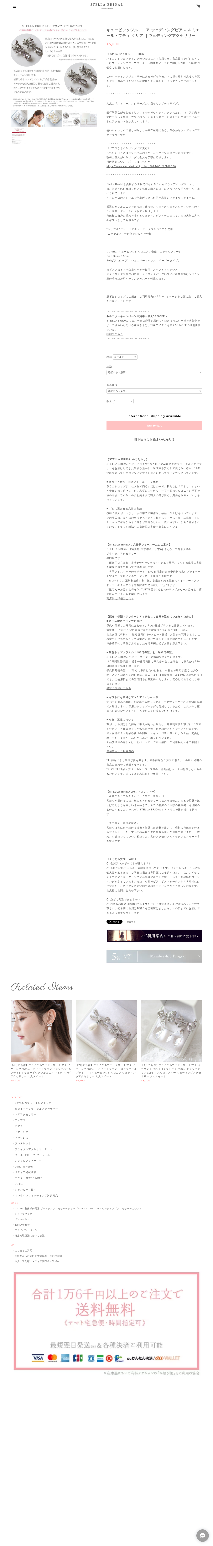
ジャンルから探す (25, 1189)
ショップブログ (23, 1213)
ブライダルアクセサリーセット (33, 1149)
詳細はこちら (114, 334)
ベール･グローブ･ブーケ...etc (32, 1154)
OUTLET (20, 1183)
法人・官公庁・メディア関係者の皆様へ (37, 1261)
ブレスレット (23, 1143)
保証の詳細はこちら (118, 688)
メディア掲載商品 (25, 1172)
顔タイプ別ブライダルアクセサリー (36, 1108)
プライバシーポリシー (27, 1230)
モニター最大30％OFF (28, 1178)
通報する (131, 921)
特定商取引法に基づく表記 (30, 1235)
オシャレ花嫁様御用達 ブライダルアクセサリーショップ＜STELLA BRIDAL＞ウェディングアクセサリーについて (78, 1208)
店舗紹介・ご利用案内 (120, 751)
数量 (109, 401)
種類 (109, 357)
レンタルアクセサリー (28, 1160)
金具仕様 (111, 385)
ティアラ (20, 1120)
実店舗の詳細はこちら (120, 598)
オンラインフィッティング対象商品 (36, 1195)
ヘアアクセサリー (25, 1114)
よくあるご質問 (23, 1250)
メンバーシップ (23, 1219)
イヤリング (21, 1131)
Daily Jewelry (24, 1166)
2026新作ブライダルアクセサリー (36, 1102)
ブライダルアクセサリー (121, 553)
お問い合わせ (22, 1224)
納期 (109, 366)
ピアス (19, 1126)
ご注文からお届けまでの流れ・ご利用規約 (38, 1255)
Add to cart (154, 425)
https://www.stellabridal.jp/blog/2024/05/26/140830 (141, 166)
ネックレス (21, 1137)
